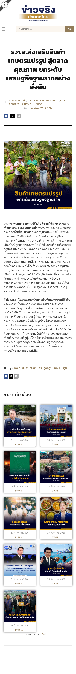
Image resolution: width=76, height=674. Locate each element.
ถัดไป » (45, 634)
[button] (6, 116)
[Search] (69, 29)
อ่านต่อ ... (19, 444)
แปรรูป (63, 368)
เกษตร (38, 104)
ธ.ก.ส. (17, 368)
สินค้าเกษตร (29, 368)
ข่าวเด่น (28, 104)
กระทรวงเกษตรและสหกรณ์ (43, 100)
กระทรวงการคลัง (16, 100)
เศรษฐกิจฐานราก (48, 368)
